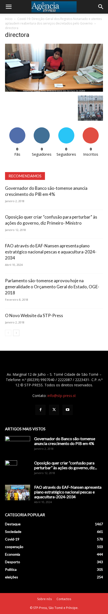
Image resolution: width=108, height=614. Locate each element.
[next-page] (16, 333)
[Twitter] (54, 410)
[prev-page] (8, 333)
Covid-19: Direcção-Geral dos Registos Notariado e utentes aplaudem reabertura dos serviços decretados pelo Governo (53, 21)
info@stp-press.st (61, 395)
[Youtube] (68, 410)
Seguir (41, 129)
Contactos (64, 599)
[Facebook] (40, 410)
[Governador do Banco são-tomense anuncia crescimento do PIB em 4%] (17, 445)
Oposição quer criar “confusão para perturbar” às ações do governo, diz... (65, 465)
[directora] (54, 90)
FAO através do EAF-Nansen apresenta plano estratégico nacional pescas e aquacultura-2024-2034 (50, 252)
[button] (9, 7)
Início (9, 19)
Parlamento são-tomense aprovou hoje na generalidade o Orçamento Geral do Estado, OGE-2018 (52, 286)
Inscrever (90, 129)
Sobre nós (44, 599)
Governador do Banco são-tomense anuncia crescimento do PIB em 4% (64, 441)
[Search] (101, 7)
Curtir (17, 129)
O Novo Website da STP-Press (34, 315)
